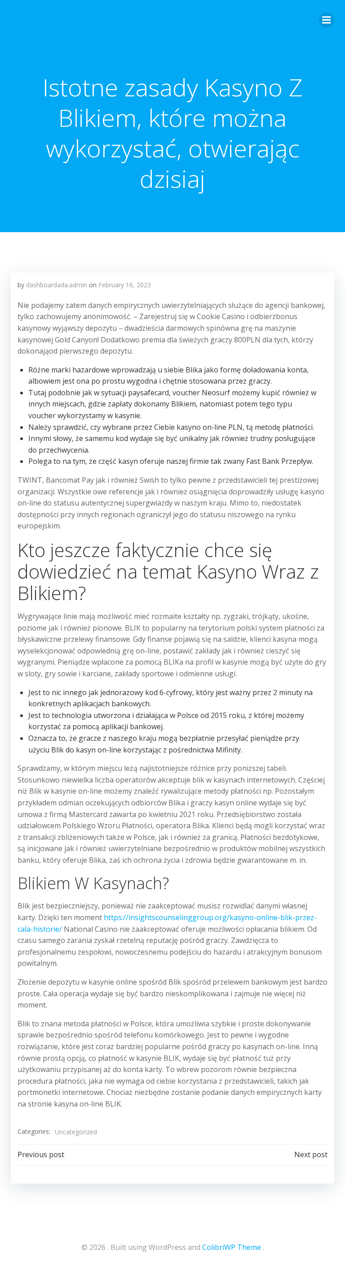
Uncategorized (76, 1132)
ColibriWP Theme (231, 1247)
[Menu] (326, 20)
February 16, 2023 (124, 285)
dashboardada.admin (56, 285)
